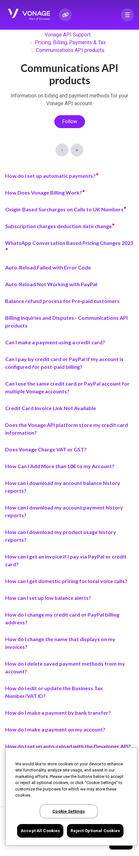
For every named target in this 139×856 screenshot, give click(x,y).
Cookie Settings (68, 811)
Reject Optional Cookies (95, 830)
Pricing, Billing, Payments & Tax (70, 42)
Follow (69, 121)
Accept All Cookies (40, 830)
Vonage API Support (68, 35)
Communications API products (70, 50)
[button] (127, 14)
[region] (71, 797)
